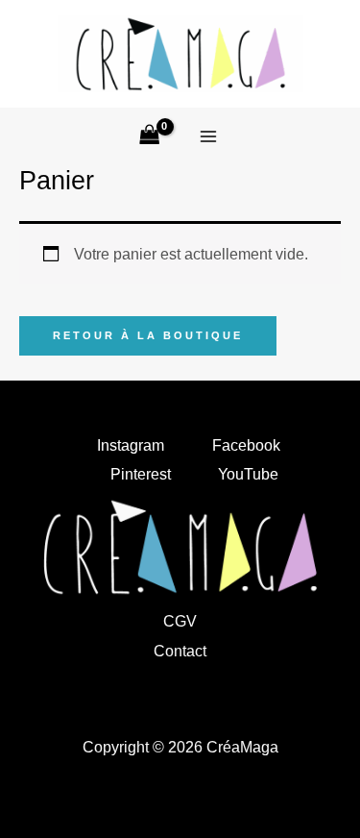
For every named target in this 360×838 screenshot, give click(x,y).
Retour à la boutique (148, 335)
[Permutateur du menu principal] (207, 137)
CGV (180, 620)
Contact (180, 650)
